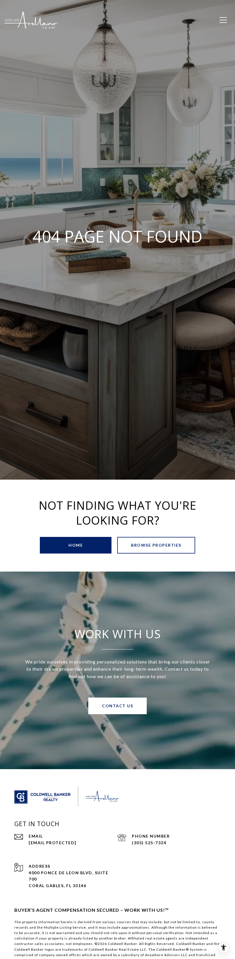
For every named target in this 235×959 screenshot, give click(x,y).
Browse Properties (156, 545)
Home (75, 545)
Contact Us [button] (117, 705)
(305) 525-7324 (149, 842)
